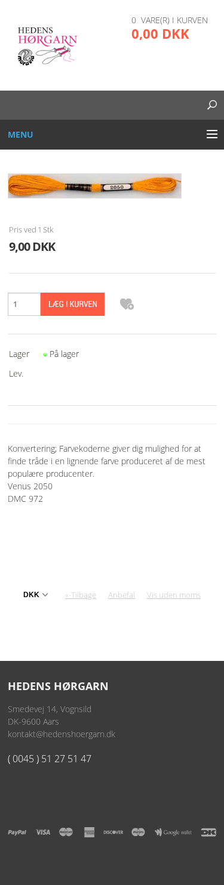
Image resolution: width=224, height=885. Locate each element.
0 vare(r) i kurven (169, 20)
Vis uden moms (174, 594)
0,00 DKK (160, 33)
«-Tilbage (80, 594)
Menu (20, 134)
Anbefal (121, 594)
